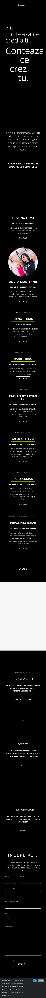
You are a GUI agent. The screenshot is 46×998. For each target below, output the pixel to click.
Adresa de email (10, 889)
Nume (7, 876)
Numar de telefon (11, 901)
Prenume (22, 876)
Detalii (41, 980)
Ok (35, 980)
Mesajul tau (9, 926)
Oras (7, 913)
